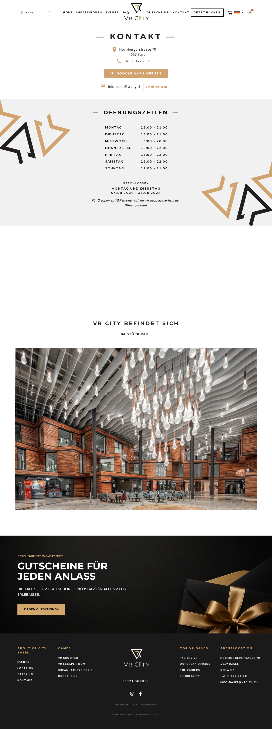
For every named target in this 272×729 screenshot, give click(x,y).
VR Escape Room (71, 663)
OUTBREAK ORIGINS (195, 663)
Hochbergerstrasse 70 (237, 657)
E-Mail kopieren (156, 87)
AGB (135, 704)
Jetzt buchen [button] (207, 12)
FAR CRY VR (189, 657)
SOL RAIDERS (190, 670)
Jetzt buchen (136, 681)
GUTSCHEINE (158, 12)
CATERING (25, 674)
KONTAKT (181, 12)
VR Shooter (68, 657)
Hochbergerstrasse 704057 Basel (137, 52)
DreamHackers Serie (75, 670)
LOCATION (25, 668)
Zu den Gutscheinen (41, 609)
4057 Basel (229, 663)
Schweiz (227, 670)
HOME (68, 12)
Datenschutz (149, 704)
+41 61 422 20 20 (137, 61)
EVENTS (112, 12)
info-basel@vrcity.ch (125, 86)
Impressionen (89, 12)
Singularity (190, 676)
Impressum (122, 704)
